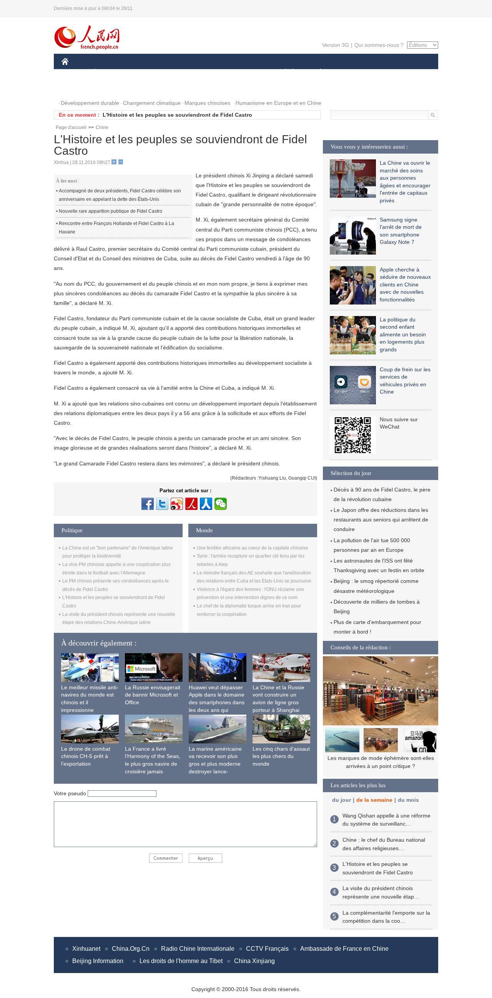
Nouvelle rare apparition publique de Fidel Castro (110, 211)
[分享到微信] (220, 504)
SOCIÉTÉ (282, 72)
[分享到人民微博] (191, 504)
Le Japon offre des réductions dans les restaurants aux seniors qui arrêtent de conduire (381, 519)
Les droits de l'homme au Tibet (181, 961)
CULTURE (247, 72)
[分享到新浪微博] (177, 504)
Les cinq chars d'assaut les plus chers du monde (281, 756)
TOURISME (381, 72)
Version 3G (335, 45)
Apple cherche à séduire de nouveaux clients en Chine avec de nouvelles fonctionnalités (405, 284)
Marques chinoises (207, 103)
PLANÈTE (317, 72)
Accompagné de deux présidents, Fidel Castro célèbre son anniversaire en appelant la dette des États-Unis (120, 195)
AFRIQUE (177, 72)
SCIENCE (212, 72)
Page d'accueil (71, 127)
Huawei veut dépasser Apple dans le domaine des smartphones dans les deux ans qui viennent (216, 702)
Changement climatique (152, 103)
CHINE (75, 72)
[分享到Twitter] (162, 504)
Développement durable (90, 103)
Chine (102, 127)
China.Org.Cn (131, 948)
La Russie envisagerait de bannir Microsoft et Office (152, 694)
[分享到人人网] (206, 504)
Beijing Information (97, 961)
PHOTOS (77, 87)
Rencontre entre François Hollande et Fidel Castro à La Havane (116, 228)
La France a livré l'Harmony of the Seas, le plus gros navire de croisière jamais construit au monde (152, 764)
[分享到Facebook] (147, 504)
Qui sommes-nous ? (379, 45)
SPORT (347, 72)
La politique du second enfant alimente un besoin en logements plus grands (403, 334)
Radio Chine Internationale (197, 948)
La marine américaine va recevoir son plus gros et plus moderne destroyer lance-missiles (215, 764)
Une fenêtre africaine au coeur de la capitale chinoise (252, 548)
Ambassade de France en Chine (344, 948)
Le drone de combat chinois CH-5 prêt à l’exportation (85, 756)
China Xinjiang (254, 961)
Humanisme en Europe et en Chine (278, 103)
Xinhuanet (86, 948)
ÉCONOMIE (108, 72)
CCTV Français (267, 948)
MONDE (144, 72)
